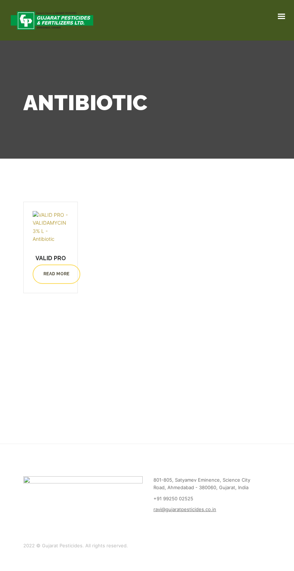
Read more (56, 273)
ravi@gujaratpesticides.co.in (184, 509)
